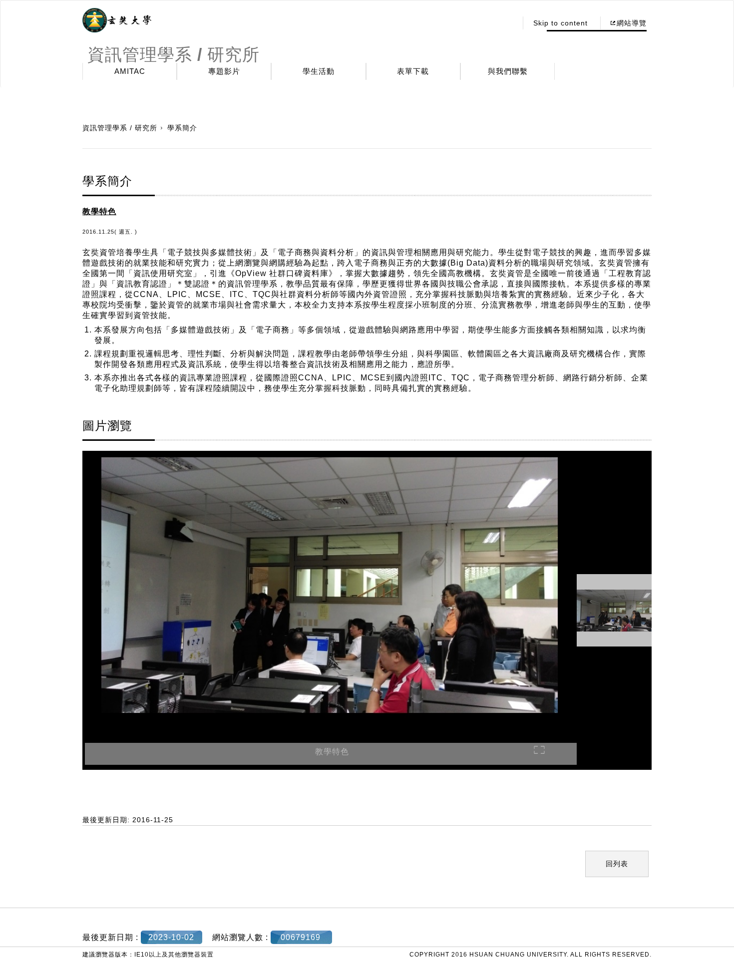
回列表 (617, 864)
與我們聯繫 (508, 71)
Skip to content (560, 23)
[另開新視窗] (116, 20)
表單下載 (413, 71)
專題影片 (224, 71)
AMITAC (129, 71)
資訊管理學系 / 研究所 (119, 128)
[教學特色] (329, 587)
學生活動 (319, 71)
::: (506, 23)
